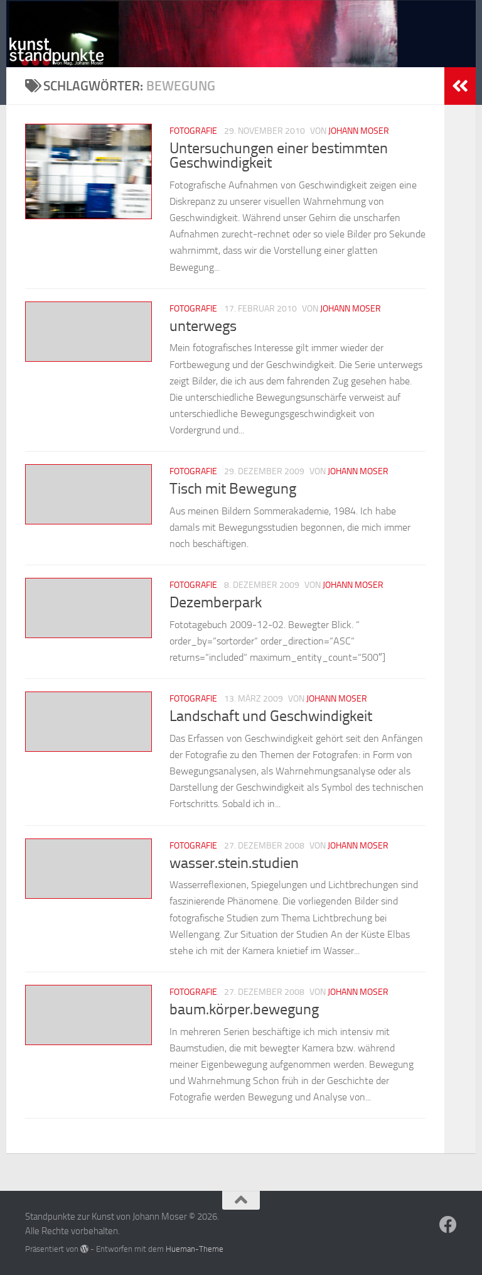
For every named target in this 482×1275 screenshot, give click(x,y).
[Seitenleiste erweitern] (460, 86)
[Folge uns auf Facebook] (448, 1225)
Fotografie (193, 131)
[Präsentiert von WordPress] (84, 1249)
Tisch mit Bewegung (232, 488)
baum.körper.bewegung (244, 1009)
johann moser (358, 131)
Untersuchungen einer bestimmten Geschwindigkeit (278, 155)
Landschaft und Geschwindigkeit (270, 716)
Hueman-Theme (194, 1249)
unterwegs (203, 326)
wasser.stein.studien (234, 863)
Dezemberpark (215, 602)
